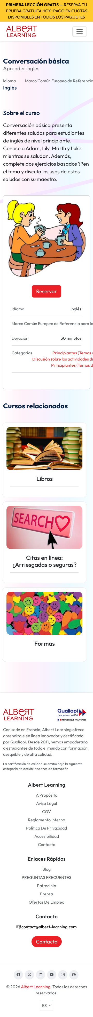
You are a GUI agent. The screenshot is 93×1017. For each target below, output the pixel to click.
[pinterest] (74, 974)
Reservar (46, 291)
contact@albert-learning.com (49, 926)
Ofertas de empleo (46, 902)
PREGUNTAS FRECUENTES (46, 877)
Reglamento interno (46, 819)
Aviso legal (46, 803)
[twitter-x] (29, 974)
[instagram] (62, 974)
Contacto (46, 844)
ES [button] (45, 1005)
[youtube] (51, 974)
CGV (46, 811)
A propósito (46, 795)
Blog (46, 869)
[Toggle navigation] (79, 31)
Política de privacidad (46, 828)
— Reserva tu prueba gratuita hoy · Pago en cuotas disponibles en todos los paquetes (46, 11)
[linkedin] (40, 974)
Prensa (46, 893)
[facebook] (18, 974)
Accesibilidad (46, 836)
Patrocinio (46, 885)
